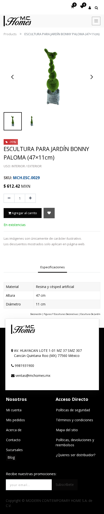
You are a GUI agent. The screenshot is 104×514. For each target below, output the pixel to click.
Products (10, 34)
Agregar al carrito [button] (24, 213)
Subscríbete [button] (65, 484)
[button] (49, 213)
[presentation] (12, 76)
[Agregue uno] (30, 198)
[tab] (52, 268)
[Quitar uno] (9, 198)
